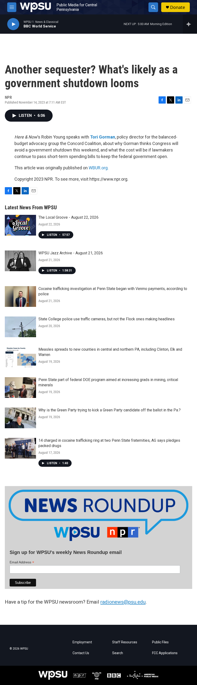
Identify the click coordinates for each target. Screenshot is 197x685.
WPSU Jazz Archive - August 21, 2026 (70, 253)
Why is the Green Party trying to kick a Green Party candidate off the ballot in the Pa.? (109, 410)
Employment (82, 642)
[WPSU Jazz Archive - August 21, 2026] (20, 260)
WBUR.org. (99, 167)
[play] (13, 24)
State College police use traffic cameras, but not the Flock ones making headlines (106, 319)
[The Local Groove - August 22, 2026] (20, 225)
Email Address (22, 562)
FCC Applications (165, 653)
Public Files (160, 642)
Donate (177, 7)
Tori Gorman (102, 136)
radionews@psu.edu (123, 602)
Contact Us (81, 653)
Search (117, 653)
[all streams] (190, 24)
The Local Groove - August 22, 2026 (68, 217)
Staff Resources (124, 642)
